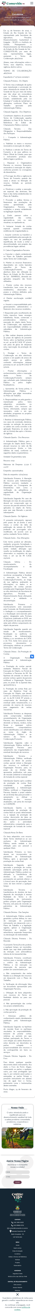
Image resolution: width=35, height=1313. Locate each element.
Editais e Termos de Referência (18, 1257)
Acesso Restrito (17, 1287)
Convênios (14, 7)
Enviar (17, 1182)
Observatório (17, 1265)
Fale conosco (17, 1284)
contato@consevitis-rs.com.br (18, 1228)
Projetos (17, 1262)
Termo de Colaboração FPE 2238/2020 (17, 1215)
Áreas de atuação (17, 1251)
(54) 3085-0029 (18, 1222)
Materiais (17, 1290)
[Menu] (31, 3)
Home (10, 7)
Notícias (17, 1260)
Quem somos (17, 1248)
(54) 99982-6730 (18, 1225)
